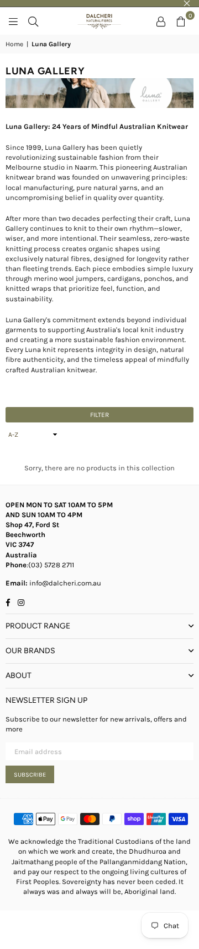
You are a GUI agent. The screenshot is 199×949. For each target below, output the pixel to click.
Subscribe (30, 774)
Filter (99, 415)
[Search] (33, 21)
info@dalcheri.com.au (64, 583)
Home (14, 44)
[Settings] (161, 21)
